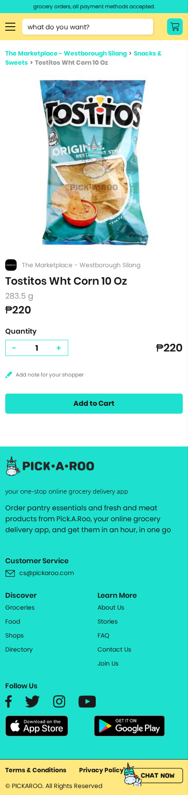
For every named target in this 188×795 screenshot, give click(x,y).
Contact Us (114, 649)
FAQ (103, 635)
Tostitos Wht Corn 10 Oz (71, 62)
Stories (107, 621)
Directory (19, 649)
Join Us (107, 663)
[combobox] (87, 27)
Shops (14, 635)
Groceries (20, 607)
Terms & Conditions (35, 770)
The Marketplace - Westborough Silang (66, 53)
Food (12, 621)
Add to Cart (94, 403)
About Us (110, 607)
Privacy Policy (101, 770)
